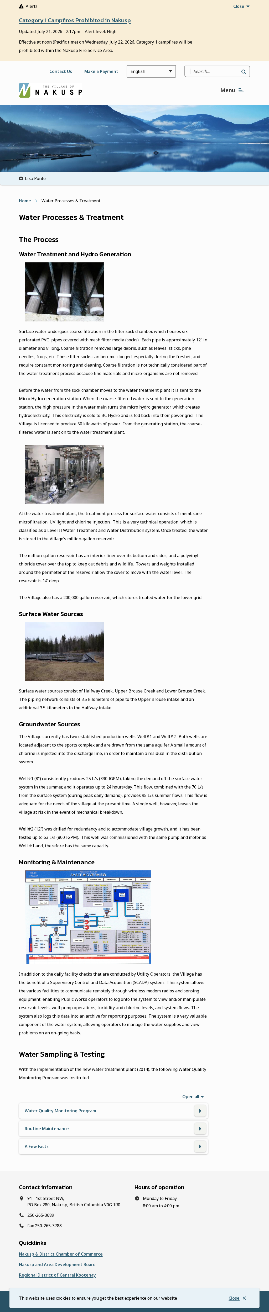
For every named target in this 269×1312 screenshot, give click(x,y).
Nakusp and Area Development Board (57, 1264)
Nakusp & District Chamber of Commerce (61, 1254)
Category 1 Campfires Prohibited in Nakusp (75, 20)
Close (234, 1298)
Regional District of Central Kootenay (57, 1275)
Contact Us (60, 71)
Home (25, 201)
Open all (190, 1096)
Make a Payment (101, 71)
